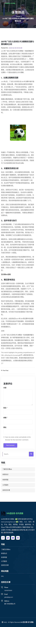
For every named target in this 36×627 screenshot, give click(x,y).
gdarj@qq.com (8, 597)
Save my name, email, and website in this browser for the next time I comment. (18, 438)
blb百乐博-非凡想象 (27, 622)
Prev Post (5, 371)
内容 (4, 388)
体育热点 (5, 474)
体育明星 (5, 480)
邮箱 (5, 418)
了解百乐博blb (7, 469)
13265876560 (8, 590)
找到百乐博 (6, 490)
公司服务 (5, 485)
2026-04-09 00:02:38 (15, 48)
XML (2, 576)
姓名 (5, 408)
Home (18, 16)
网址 (4, 427)
